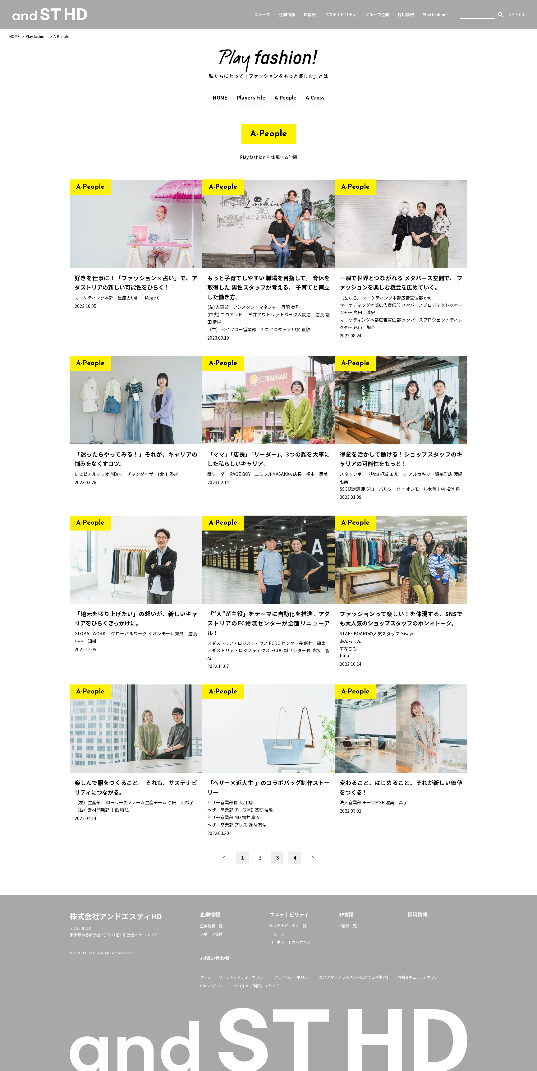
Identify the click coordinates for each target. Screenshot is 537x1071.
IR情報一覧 (347, 925)
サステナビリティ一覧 (287, 925)
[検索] (500, 14)
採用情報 (406, 14)
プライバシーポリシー (293, 977)
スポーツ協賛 (211, 933)
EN (521, 14)
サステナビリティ (340, 14)
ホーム (205, 977)
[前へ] (225, 857)
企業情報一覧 (211, 925)
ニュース (262, 14)
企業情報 (287, 14)
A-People (61, 36)
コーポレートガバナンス (289, 941)
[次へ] (312, 857)
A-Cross (315, 97)
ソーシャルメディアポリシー (243, 977)
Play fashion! (435, 14)
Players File (251, 97)
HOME (14, 36)
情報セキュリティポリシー (419, 977)
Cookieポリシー (213, 985)
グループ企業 (377, 14)
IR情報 (310, 14)
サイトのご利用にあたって (257, 985)
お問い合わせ (215, 958)
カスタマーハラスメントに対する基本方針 (354, 977)
